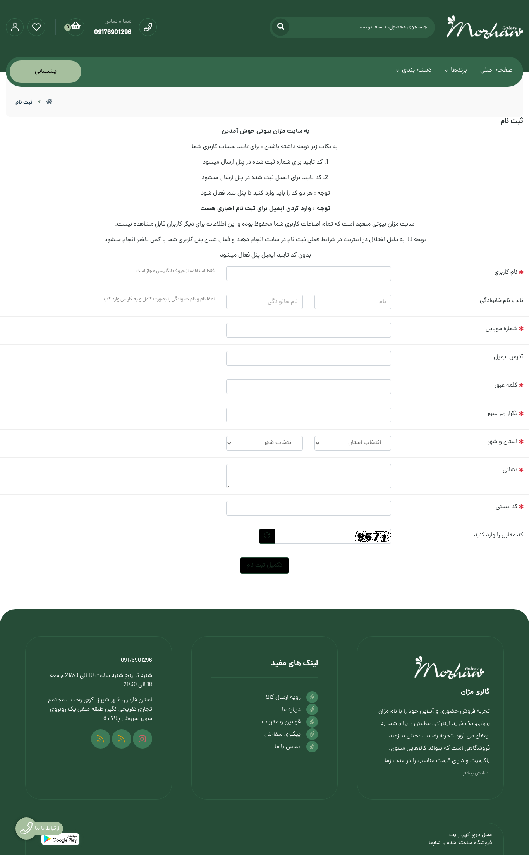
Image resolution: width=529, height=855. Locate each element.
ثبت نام (24, 102)
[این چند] (100, 739)
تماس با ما (288, 747)
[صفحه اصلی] (49, 102)
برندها (459, 70)
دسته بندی (416, 70)
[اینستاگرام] (142, 739)
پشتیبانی (46, 71)
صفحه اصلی (496, 70)
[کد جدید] (267, 536)
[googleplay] (60, 839)
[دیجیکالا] (121, 739)
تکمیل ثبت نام (264, 565)
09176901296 (136, 660)
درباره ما (291, 709)
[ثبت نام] (430, 667)
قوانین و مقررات (281, 722)
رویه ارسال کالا (283, 697)
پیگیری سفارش (282, 734)
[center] (280, 27)
